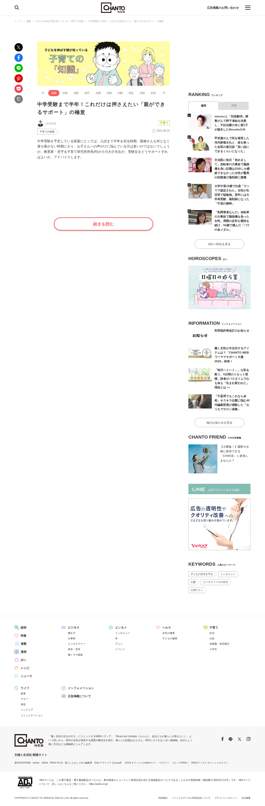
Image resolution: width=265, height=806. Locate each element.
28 (98, 93)
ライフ (25, 688)
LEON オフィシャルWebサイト (141, 762)
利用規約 (162, 798)
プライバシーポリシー (225, 798)
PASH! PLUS (56, 762)
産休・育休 (74, 649)
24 (53, 93)
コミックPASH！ (180, 762)
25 (65, 93)
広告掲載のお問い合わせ (223, 7)
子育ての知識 (47, 131)
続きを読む (103, 224)
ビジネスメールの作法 (215, 582)
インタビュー (227, 574)
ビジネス (74, 627)
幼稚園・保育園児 (219, 643)
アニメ (119, 643)
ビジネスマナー (76, 643)
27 (86, 93)
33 (153, 93)
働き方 (71, 633)
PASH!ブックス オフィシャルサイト (209, 762)
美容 (23, 704)
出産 (212, 638)
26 (75, 93)
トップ (17, 21)
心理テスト (197, 590)
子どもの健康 (169, 638)
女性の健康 (168, 633)
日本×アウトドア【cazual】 (108, 762)
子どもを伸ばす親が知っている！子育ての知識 (60, 21)
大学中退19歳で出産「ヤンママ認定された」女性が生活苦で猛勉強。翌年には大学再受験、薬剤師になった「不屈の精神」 (232, 194)
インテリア (27, 709)
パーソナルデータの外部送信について (191, 798)
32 (142, 93)
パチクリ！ (164, 762)
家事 (23, 693)
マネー (24, 699)
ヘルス (166, 627)
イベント (120, 649)
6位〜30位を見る (219, 244)
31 (131, 93)
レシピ (25, 668)
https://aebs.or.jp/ (98, 784)
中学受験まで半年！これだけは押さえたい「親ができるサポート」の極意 (126, 21)
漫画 (23, 651)
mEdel (45, 762)
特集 (23, 635)
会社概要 (246, 798)
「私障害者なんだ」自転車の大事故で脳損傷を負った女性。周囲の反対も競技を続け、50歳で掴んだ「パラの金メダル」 (232, 220)
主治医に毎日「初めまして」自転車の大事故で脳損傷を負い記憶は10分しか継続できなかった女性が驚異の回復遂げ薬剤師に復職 (232, 168)
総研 (23, 627)
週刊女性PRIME (22, 762)
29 (109, 93)
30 (120, 93)
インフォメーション (81, 688)
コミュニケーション (32, 715)
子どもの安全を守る (202, 574)
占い (23, 659)
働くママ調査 (75, 654)
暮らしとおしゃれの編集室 (78, 762)
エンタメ (121, 627)
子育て (164, 122)
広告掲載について (79, 696)
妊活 (212, 633)
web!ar (36, 762)
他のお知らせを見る (219, 422)
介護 (193, 582)
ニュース (26, 676)
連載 (28, 21)
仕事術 (71, 638)
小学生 (213, 649)
